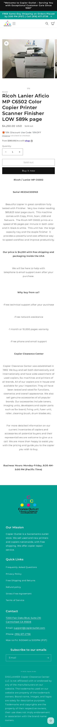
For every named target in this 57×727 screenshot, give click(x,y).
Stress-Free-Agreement (19, 593)
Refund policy (13, 587)
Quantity (6, 146)
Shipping (6, 136)
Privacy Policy (13, 574)
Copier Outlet (31, 671)
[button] (14, 23)
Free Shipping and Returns (20, 580)
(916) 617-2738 (23, 634)
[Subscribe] (48, 657)
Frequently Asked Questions (21, 567)
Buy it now (28, 170)
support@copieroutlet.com (29, 628)
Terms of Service (15, 600)
